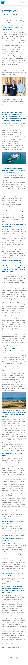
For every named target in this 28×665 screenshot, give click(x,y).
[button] (26, 2)
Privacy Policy (14, 658)
